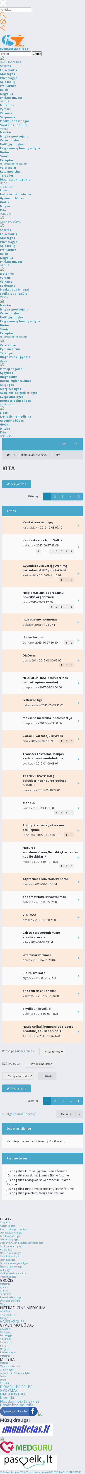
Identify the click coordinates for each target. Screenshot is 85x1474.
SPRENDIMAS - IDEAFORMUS (65, 1472)
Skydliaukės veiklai (37, 1009)
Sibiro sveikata (34, 973)
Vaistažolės (5, 1311)
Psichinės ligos (7, 1259)
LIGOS (3, 183)
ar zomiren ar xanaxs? (39, 991)
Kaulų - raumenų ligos (11, 1246)
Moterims (5, 1283)
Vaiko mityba (7, 1369)
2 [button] (55, 496)
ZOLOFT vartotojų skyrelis (43, 736)
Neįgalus (4, 1349)
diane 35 (29, 803)
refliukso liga (33, 700)
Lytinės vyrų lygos (9, 1239)
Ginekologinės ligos (10, 1236)
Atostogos (5, 1332)
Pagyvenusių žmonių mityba (15, 1373)
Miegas (3, 1304)
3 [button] (63, 496)
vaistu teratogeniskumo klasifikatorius (41, 935)
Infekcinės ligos (8, 1276)
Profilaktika (6, 1342)
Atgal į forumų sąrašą (20, 1114)
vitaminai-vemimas (37, 955)
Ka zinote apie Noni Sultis (42, 540)
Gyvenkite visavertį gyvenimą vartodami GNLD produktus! (45, 568)
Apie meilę (5, 1338)
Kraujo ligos (6, 1249)
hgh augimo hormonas (40, 619)
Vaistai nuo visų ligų (38, 522)
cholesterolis (33, 637)
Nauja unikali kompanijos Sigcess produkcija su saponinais (48, 1028)
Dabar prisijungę (19, 1128)
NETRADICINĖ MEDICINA (13, 164)
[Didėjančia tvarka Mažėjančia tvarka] (19, 1076)
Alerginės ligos (7, 1225)
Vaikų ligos (5, 1270)
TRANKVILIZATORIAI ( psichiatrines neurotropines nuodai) (44, 780)
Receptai (4, 1383)
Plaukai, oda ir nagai (11, 1297)
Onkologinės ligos (9, 1256)
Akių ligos (5, 1222)
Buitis (3, 1345)
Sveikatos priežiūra (10, 1300)
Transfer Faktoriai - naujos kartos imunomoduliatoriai (43, 756)
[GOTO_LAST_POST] (78, 525)
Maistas (4, 1362)
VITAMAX (29, 915)
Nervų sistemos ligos (10, 1253)
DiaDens (29, 655)
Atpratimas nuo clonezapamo (45, 879)
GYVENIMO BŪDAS (10, 62)
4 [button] (71, 496)
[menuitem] (76, 444)
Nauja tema (18, 484)
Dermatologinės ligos (11, 1232)
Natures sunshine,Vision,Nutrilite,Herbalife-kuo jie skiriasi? (50, 852)
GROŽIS (4, 101)
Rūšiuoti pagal (11, 1063)
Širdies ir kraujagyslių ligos (14, 1263)
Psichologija (6, 1335)
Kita (58, 455)
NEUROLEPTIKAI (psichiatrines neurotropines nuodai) (45, 680)
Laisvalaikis (6, 1328)
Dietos (3, 1376)
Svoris (3, 1379)
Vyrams (3, 1287)
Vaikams (4, 1290)
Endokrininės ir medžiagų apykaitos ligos (21, 1242)
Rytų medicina (7, 1314)
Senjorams (5, 1294)
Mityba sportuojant (10, 1366)
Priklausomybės (8, 1352)
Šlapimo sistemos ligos (11, 1266)
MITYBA (4, 128)
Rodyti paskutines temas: (18, 1051)
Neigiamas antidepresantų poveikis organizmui (43, 595)
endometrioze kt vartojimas (44, 897)
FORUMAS (5, 213)
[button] (79, 496)
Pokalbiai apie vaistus (32, 455)
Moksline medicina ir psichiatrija (47, 718)
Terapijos (4, 1318)
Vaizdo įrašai (6, 186)
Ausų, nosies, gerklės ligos (13, 1229)
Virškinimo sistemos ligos (13, 1273)
